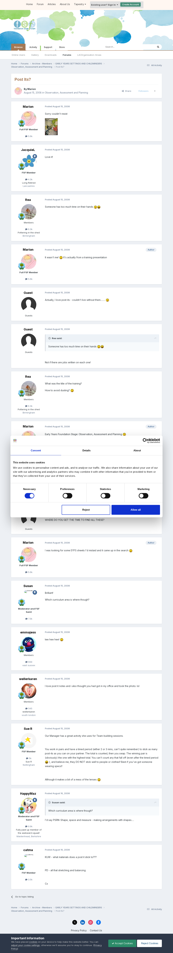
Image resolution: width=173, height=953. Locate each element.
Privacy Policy (79, 930)
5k (29, 758)
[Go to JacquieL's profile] (28, 161)
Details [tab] (86, 450)
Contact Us (96, 930)
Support (48, 47)
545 (30, 708)
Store (62, 47)
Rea (28, 200)
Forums (67, 55)
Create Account (130, 4)
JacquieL (28, 150)
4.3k (29, 179)
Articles (52, 4)
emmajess (28, 632)
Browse (18, 47)
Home (29, 4)
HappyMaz (28, 793)
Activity (33, 47)
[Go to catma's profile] (28, 862)
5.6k (29, 136)
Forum (40, 4)
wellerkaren (28, 679)
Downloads (51, 55)
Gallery (35, 55)
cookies (33, 941)
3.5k (29, 879)
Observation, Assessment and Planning (66, 92)
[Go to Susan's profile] (28, 597)
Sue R (28, 728)
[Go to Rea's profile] (28, 211)
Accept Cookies (123, 943)
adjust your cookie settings (25, 945)
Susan (28, 586)
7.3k (30, 618)
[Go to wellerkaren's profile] (28, 690)
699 (30, 662)
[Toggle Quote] (49, 338)
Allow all (136, 509)
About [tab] (137, 450)
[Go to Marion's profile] (18, 91)
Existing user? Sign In (104, 4)
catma (28, 850)
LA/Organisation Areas (89, 55)
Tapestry (79, 4)
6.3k (29, 229)
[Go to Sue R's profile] (28, 740)
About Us (65, 4)
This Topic (144, 47)
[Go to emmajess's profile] (28, 644)
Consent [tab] (36, 450)
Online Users (18, 55)
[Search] (158, 47)
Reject (86, 509)
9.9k (29, 826)
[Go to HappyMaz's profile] (28, 805)
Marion (31, 89)
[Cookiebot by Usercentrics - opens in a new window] (145, 440)
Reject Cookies (149, 943)
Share (127, 91)
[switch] (67, 495)
